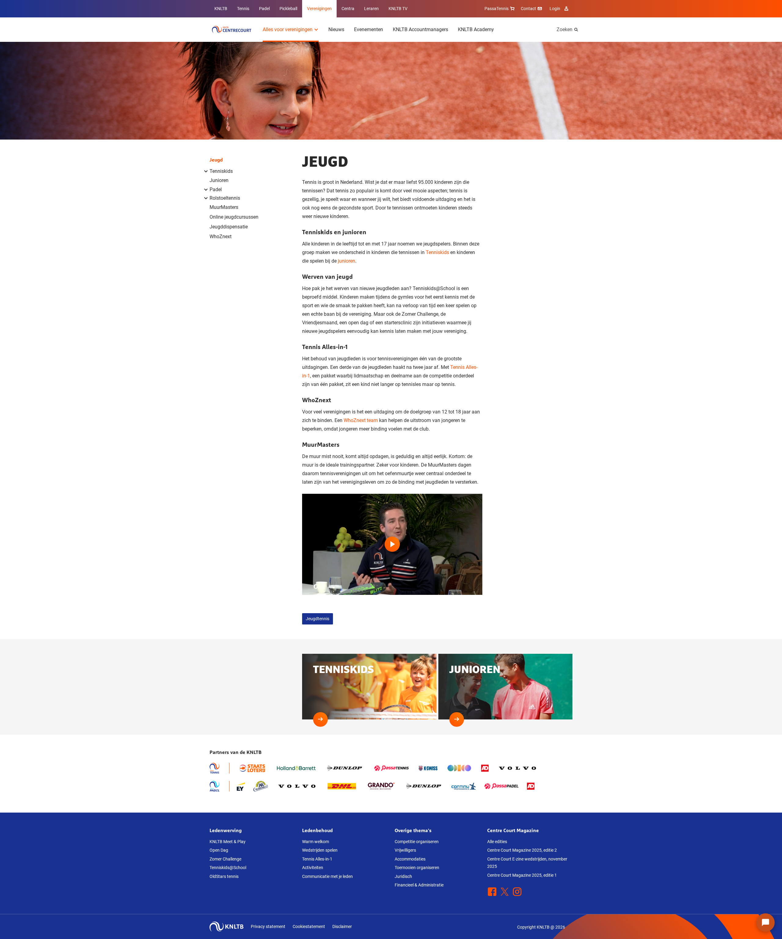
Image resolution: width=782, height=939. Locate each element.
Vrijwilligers (405, 850)
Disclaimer (342, 926)
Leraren (371, 8)
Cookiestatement (309, 926)
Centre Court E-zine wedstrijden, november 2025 (527, 863)
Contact (528, 8)
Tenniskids (437, 252)
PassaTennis (496, 8)
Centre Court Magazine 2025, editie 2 (522, 850)
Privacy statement (268, 926)
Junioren (219, 180)
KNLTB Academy (476, 29)
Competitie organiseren (417, 841)
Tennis (243, 8)
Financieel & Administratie (419, 885)
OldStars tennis (224, 876)
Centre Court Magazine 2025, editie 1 (522, 875)
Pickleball (288, 8)
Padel (264, 8)
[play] (392, 544)
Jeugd (216, 160)
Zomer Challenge (225, 859)
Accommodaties (410, 859)
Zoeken (564, 29)
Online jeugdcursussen (234, 217)
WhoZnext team (361, 420)
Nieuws (336, 29)
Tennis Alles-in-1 (317, 859)
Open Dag (219, 850)
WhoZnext (221, 236)
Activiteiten (312, 867)
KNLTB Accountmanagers (420, 29)
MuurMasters (224, 207)
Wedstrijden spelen (320, 850)
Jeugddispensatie (229, 227)
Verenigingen (319, 8)
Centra (348, 8)
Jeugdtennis (317, 618)
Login (555, 8)
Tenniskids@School (228, 867)
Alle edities (497, 841)
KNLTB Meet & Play (228, 841)
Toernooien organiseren (417, 867)
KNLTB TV (398, 8)
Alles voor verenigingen (287, 29)
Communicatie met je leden (327, 876)
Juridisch (403, 876)
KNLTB (220, 8)
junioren (346, 261)
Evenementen (368, 29)
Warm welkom (315, 841)
